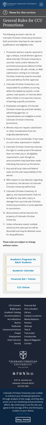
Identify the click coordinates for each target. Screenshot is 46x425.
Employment (15, 336)
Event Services (14, 340)
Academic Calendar (23, 270)
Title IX (27, 329)
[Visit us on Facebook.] (17, 373)
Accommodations (13, 315)
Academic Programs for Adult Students (23, 261)
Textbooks (16, 326)
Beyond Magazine (32, 340)
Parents (28, 322)
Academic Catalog (12, 312)
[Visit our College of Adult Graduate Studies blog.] (14, 373)
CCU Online (23, 287)
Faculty (17, 343)
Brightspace (15, 309)
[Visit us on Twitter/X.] (24, 373)
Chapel (17, 333)
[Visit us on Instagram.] (20, 373)
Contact (28, 343)
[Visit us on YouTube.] (32, 373)
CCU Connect (15, 305)
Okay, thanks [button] (23, 419)
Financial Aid (30, 305)
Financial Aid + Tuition (23, 278)
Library (27, 312)
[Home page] (20, 4)
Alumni (17, 322)
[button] (23, 12)
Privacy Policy (23, 413)
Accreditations (14, 319)
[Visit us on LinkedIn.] (27, 373)
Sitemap (28, 326)
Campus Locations (32, 315)
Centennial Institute (12, 329)
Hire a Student (31, 309)
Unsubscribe (30, 336)
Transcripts (29, 333)
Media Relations (31, 319)
